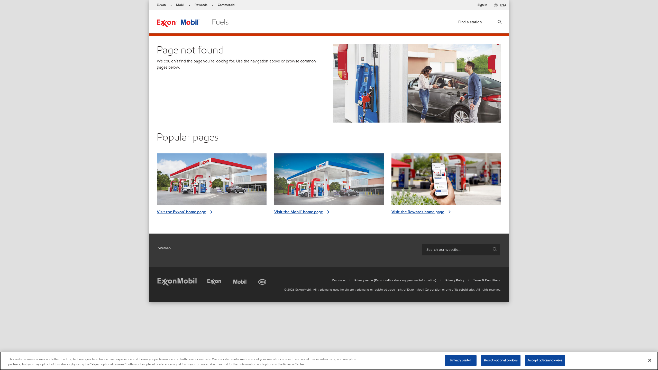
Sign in (482, 5)
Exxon (161, 5)
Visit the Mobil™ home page (298, 212)
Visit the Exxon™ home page (181, 212)
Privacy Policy (454, 280)
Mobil (180, 5)
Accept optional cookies (545, 360)
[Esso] (262, 281)
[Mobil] (240, 281)
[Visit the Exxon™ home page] (212, 181)
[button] (499, 21)
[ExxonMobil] (177, 282)
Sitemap (164, 248)
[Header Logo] (193, 21)
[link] (470, 21)
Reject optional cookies (501, 360)
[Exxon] (215, 281)
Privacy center (460, 360)
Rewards (201, 5)
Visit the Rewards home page (417, 212)
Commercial (226, 5)
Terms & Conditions (486, 280)
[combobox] (461, 249)
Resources (338, 280)
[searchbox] (456, 249)
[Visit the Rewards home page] (446, 181)
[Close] (649, 360)
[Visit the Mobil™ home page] (329, 181)
